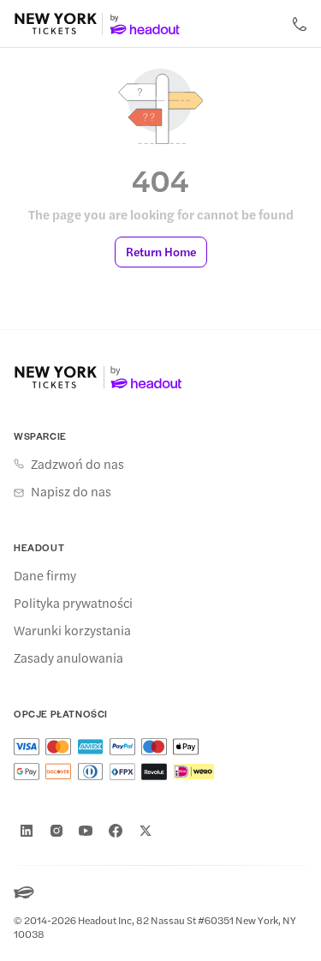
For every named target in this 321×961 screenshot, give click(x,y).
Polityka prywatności (73, 602)
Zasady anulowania (68, 657)
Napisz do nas (71, 491)
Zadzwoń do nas (77, 463)
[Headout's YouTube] (85, 831)
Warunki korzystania (72, 630)
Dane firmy (45, 575)
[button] (161, 252)
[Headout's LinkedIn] (26, 831)
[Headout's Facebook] (115, 831)
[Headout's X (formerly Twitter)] (145, 831)
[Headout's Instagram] (56, 831)
